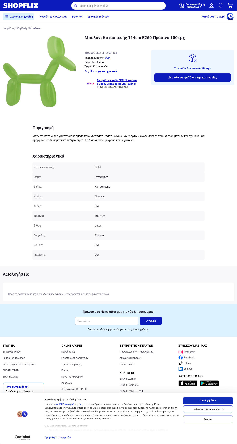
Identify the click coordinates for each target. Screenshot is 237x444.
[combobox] (118, 6)
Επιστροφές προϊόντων (74, 358)
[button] (231, 5)
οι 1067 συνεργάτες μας (69, 404)
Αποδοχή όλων (208, 400)
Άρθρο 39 (66, 383)
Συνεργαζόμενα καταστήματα (19, 364)
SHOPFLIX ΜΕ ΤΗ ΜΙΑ (131, 391)
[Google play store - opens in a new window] (209, 383)
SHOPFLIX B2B (11, 370)
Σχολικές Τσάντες (98, 16)
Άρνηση (208, 419)
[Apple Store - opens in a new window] (189, 383)
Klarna (64, 370)
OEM (107, 57)
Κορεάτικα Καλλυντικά (53, 16)
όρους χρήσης (141, 329)
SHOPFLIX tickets (129, 385)
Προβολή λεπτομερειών (58, 437)
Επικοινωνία (127, 364)
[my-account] (211, 5)
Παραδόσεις (68, 351)
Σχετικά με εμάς (12, 351)
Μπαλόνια (35, 28)
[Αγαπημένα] (220, 5)
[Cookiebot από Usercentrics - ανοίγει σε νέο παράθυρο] (22, 437)
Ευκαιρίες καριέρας (14, 358)
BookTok (77, 16)
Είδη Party (21, 28)
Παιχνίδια (8, 28)
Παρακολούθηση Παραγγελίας (136, 351)
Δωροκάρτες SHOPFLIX (74, 389)
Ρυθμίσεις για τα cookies (206, 409)
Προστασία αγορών (72, 376)
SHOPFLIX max (128, 378)
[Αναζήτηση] (75, 6)
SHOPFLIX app (10, 376)
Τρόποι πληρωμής (71, 364)
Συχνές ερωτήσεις (130, 358)
